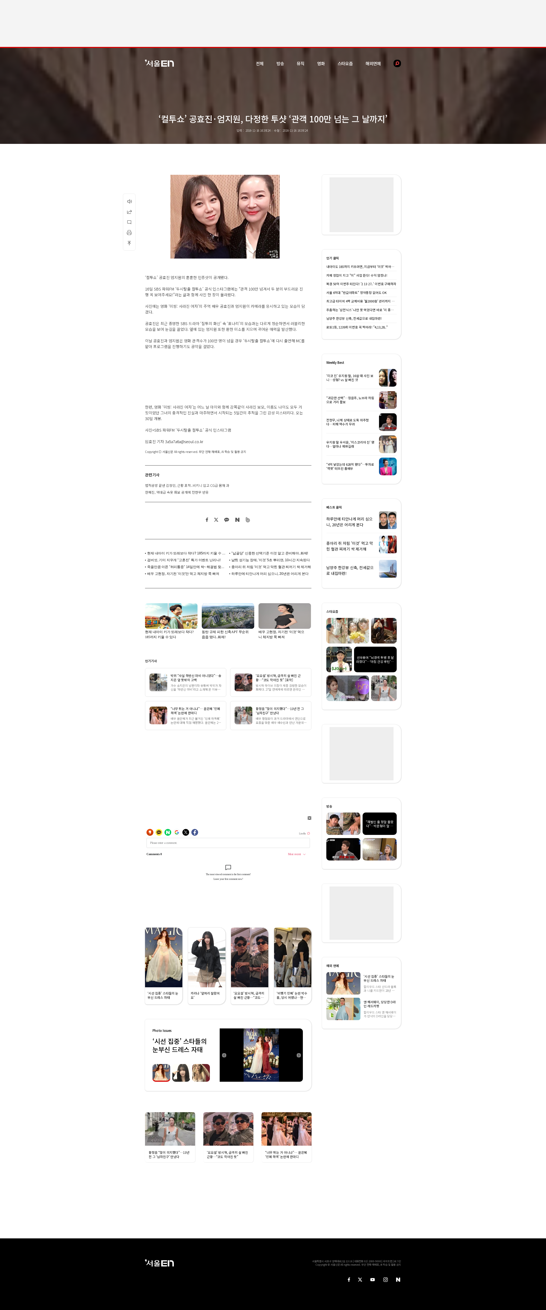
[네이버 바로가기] (398, 1279)
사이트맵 (387, 1261)
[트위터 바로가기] (360, 1279)
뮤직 (300, 63)
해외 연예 (332, 965)
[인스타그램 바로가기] (385, 1279)
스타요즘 (345, 63)
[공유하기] (129, 211)
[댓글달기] (129, 222)
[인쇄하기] (129, 232)
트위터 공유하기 (216, 519)
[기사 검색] (394, 63)
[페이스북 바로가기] (349, 1279)
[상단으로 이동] (129, 243)
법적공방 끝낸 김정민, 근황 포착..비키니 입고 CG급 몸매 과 (187, 485)
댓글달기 (129, 222)
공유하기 (129, 211)
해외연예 (373, 63)
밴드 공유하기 (248, 519)
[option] (261, 1055)
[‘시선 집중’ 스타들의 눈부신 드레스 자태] (261, 1055)
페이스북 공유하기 (207, 519)
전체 (260, 63)
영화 (321, 63)
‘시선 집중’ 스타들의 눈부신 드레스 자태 (179, 1045)
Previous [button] (224, 1055)
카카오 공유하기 (226, 519)
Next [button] (298, 1055)
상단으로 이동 (129, 243)
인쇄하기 (129, 232)
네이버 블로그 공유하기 (237, 519)
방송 (280, 63)
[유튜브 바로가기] (372, 1279)
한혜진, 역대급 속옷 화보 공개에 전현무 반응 (177, 492)
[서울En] (159, 63)
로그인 (397, 1261)
